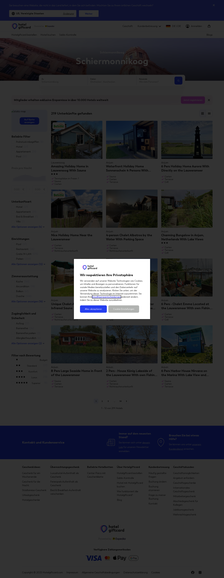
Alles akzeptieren (93, 309)
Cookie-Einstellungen (123, 309)
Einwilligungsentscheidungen (106, 296)
